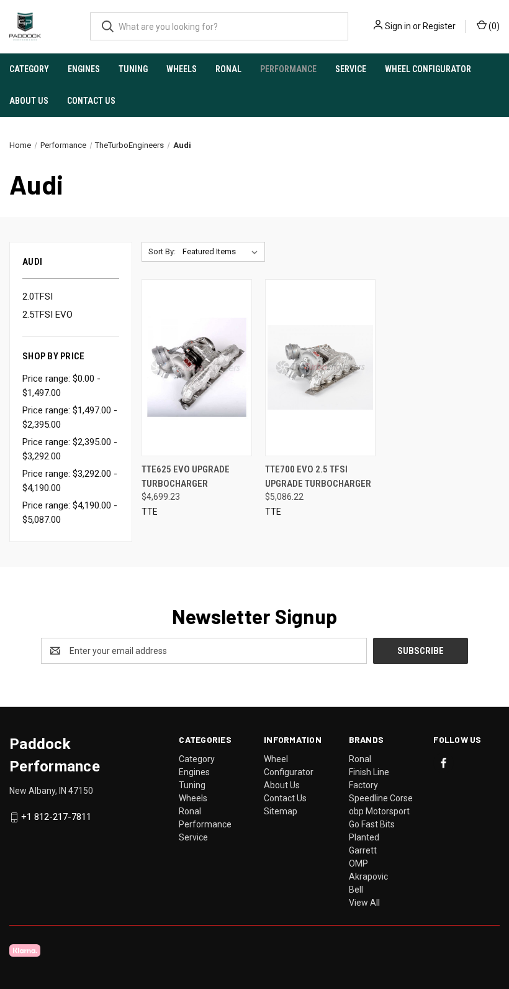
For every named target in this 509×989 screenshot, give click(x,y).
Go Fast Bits (372, 824)
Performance (288, 69)
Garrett (363, 850)
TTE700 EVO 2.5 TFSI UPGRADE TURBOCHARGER (318, 476)
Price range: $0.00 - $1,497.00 (61, 385)
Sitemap (280, 811)
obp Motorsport (379, 811)
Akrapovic (368, 876)
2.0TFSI (37, 296)
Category (29, 69)
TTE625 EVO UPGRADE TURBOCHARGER (186, 476)
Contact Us (91, 101)
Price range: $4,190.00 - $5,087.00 (69, 512)
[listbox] (222, 251)
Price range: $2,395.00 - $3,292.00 (69, 449)
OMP (358, 863)
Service (350, 69)
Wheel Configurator (428, 69)
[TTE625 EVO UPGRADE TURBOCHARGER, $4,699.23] (197, 368)
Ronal (228, 69)
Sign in (398, 26)
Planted (364, 837)
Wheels (181, 69)
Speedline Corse (381, 798)
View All (364, 903)
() (493, 26)
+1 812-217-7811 (56, 817)
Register (439, 26)
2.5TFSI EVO (47, 314)
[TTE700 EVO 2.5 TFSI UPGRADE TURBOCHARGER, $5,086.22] (320, 368)
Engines (84, 69)
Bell (356, 890)
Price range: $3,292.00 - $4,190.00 (69, 481)
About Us (28, 101)
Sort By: (162, 251)
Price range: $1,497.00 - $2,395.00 (69, 417)
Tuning (133, 69)
